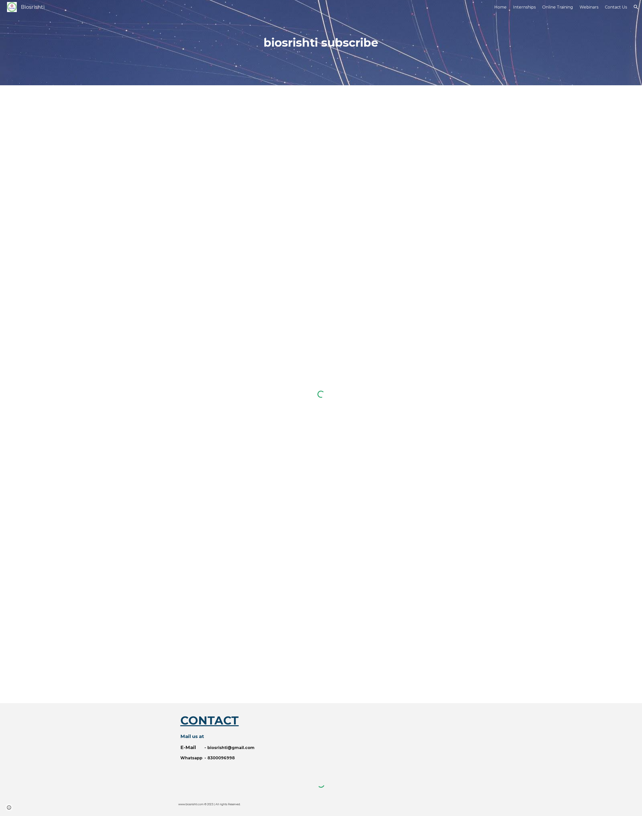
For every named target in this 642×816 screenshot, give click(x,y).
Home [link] (500, 7)
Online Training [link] (557, 7)
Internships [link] (524, 7)
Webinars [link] (589, 7)
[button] (636, 7)
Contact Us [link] (616, 7)
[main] (321, 43)
